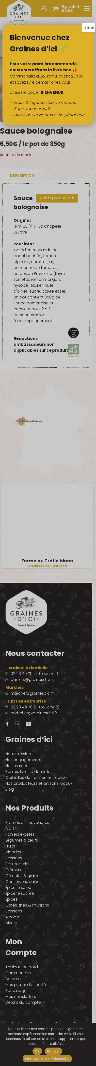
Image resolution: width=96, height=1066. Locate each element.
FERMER (88, 28)
